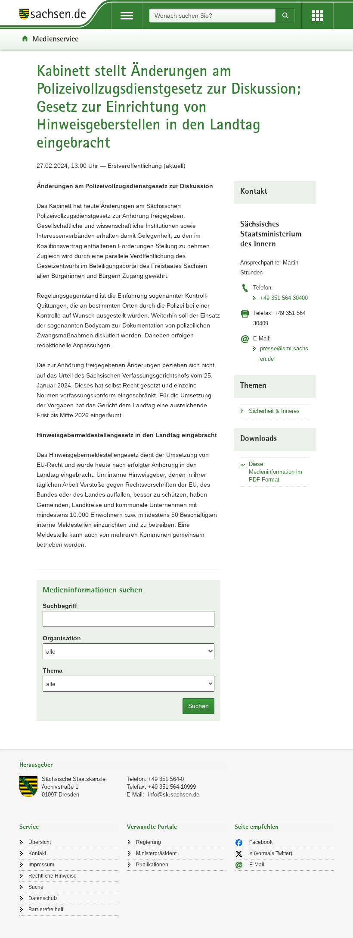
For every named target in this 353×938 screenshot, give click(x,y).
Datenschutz (43, 898)
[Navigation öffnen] (127, 16)
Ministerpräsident (156, 853)
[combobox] (212, 15)
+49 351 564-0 (166, 779)
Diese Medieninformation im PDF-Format (275, 472)
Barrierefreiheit (45, 910)
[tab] (122, 765)
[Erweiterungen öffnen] (317, 16)
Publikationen (152, 865)
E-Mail (256, 865)
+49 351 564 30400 (284, 298)
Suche (35, 887)
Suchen (198, 705)
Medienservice (55, 38)
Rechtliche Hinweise (52, 876)
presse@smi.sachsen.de (284, 353)
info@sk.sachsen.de (173, 794)
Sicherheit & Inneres (274, 411)
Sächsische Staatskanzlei (74, 779)
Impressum (41, 865)
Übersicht (39, 842)
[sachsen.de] (55, 15)
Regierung (148, 842)
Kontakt (37, 853)
